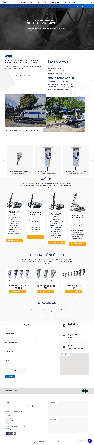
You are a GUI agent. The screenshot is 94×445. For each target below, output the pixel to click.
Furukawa (14, 173)
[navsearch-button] (91, 2)
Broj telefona (9, 351)
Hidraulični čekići (22, 173)
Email (7, 360)
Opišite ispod (10, 333)
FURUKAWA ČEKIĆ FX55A (19, 171)
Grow (59, 442)
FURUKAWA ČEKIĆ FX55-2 (48, 171)
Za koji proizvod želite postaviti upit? (17, 325)
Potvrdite (10, 377)
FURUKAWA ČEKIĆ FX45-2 (76, 171)
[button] (4, 160)
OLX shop (15, 391)
